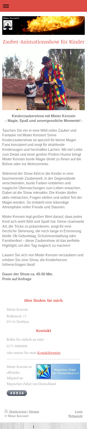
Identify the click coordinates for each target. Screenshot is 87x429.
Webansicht (75, 416)
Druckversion (17, 411)
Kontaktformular (48, 352)
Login (79, 411)
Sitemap (34, 411)
